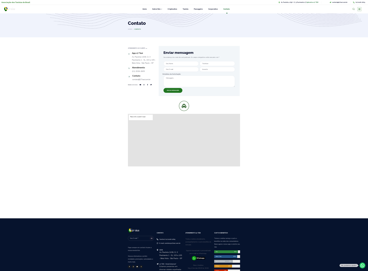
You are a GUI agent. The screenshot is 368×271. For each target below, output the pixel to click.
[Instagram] (144, 84)
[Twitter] (151, 84)
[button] (353, 9)
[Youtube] (140, 84)
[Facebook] (147, 84)
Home (130, 29)
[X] (141, 266)
